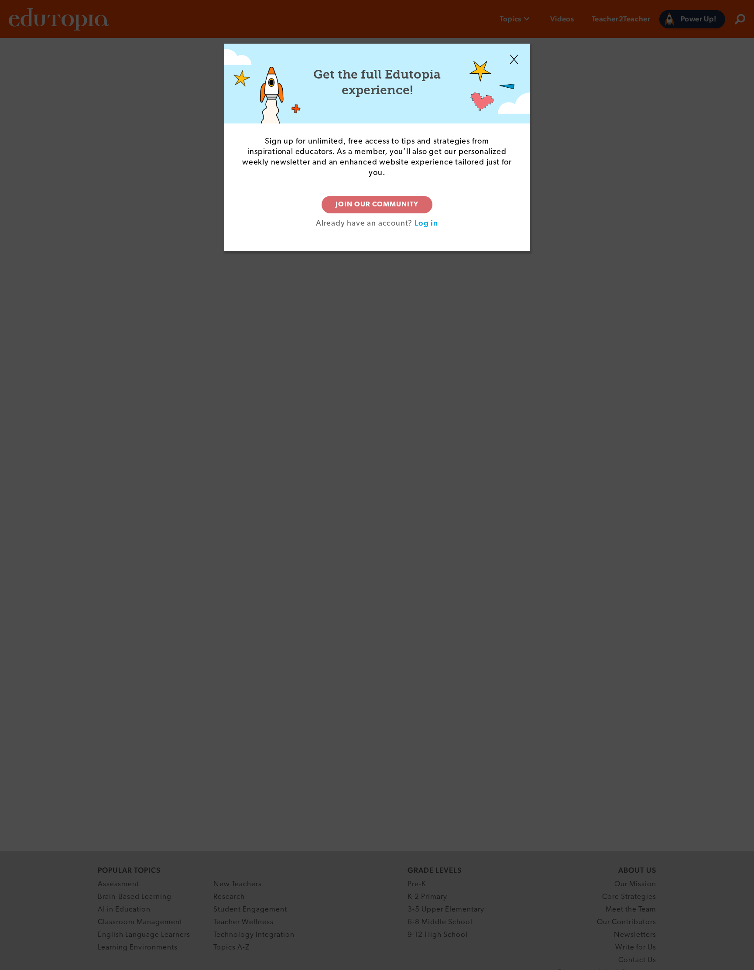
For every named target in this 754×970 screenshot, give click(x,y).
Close (514, 59)
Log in (426, 222)
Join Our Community (377, 204)
